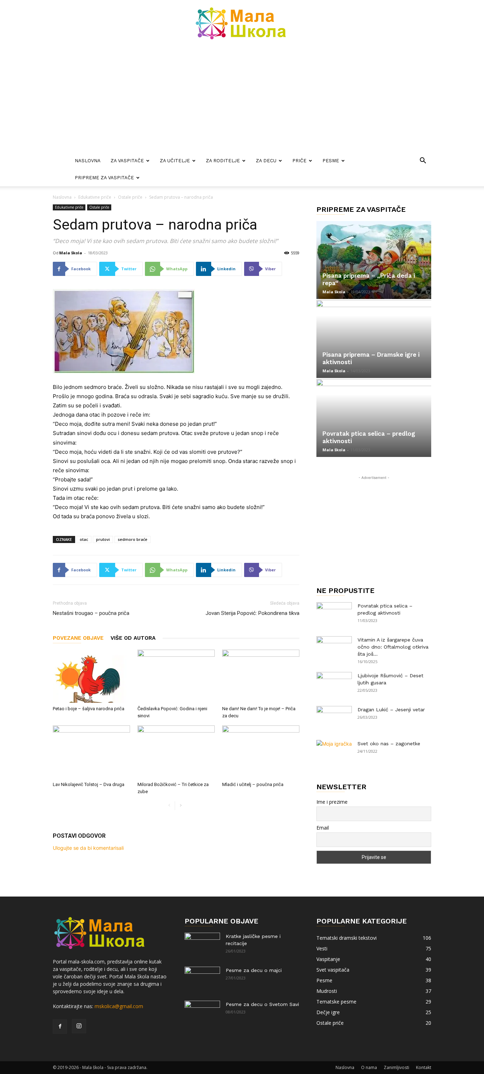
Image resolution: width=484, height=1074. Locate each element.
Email (322, 827)
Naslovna (88, 160)
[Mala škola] (242, 23)
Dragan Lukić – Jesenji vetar (391, 709)
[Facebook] (60, 1026)
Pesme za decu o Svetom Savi (262, 1004)
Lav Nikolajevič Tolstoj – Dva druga (88, 784)
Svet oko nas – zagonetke (389, 743)
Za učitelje (175, 160)
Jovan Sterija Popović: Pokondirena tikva (252, 613)
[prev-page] (169, 805)
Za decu (266, 160)
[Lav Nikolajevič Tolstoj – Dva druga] (91, 752)
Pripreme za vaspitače (104, 177)
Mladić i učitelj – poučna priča (252, 784)
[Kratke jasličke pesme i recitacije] (202, 945)
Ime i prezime (332, 801)
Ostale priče (130, 197)
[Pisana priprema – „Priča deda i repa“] (373, 260)
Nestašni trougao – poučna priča (91, 613)
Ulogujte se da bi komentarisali (88, 848)
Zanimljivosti (396, 1067)
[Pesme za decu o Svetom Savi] (202, 1013)
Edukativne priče (94, 197)
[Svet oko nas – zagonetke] (334, 752)
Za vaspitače (127, 160)
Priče (299, 160)
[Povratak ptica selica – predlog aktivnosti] (373, 418)
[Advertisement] (242, 99)
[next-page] (180, 805)
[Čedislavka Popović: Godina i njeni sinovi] (176, 676)
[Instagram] (79, 1026)
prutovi (103, 539)
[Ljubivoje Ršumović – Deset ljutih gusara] (334, 684)
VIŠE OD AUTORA (133, 638)
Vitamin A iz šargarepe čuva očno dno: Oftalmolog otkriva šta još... (393, 647)
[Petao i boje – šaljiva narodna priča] (91, 676)
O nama (369, 1067)
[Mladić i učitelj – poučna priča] (260, 752)
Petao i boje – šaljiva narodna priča (88, 708)
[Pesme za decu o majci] (202, 979)
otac (84, 539)
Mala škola (70, 252)
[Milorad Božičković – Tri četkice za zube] (176, 752)
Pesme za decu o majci (254, 970)
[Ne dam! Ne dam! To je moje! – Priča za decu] (260, 676)
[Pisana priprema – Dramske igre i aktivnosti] (373, 339)
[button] (422, 161)
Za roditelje (223, 160)
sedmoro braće (132, 539)
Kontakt (423, 1067)
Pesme (330, 160)
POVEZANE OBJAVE (78, 638)
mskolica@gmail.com (119, 1006)
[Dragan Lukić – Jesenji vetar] (334, 718)
